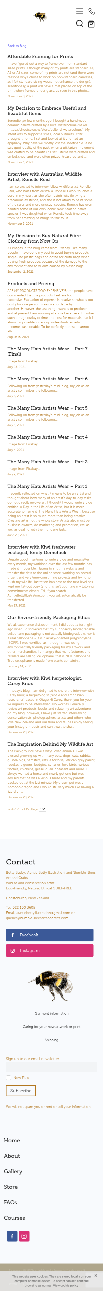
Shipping (51, 1040)
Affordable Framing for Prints (40, 56)
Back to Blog (17, 46)
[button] (80, 23)
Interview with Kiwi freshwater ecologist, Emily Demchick (42, 550)
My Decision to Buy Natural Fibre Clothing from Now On (44, 238)
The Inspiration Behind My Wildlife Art (50, 744)
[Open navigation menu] (80, 11)
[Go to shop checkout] (92, 23)
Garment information (51, 1013)
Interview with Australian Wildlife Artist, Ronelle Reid (45, 177)
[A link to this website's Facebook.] (12, 1236)
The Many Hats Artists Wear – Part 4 (48, 437)
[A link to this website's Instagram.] (24, 1236)
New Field (21, 1078)
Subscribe (21, 1090)
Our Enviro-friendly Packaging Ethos (49, 617)
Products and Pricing (31, 283)
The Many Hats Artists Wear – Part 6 (48, 378)
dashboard (44, 1270)
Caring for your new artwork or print (51, 1027)
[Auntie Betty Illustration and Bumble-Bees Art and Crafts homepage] (39, 17)
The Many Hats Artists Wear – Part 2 (48, 461)
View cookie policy (65, 1285)
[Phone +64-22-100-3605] (92, 11)
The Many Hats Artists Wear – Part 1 (47, 486)
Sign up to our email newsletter (32, 1059)
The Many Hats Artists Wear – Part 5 (48, 408)
